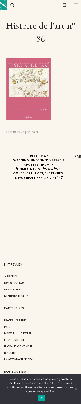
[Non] (76, 389)
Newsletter (12, 289)
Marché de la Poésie (18, 333)
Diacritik (10, 353)
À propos (11, 276)
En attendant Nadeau (19, 359)
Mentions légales (16, 296)
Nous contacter (16, 283)
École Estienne (14, 340)
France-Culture (15, 320)
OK (42, 397)
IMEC (7, 327)
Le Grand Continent (18, 346)
